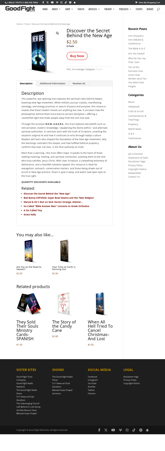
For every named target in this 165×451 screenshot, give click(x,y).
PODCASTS (123, 9)
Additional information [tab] (52, 83)
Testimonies (134, 138)
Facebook (92, 376)
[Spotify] (70, 2)
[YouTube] (52, 2)
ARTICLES (92, 9)
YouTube (92, 383)
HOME (45, 9)
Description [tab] (26, 83)
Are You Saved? (136, 53)
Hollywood (133, 106)
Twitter (91, 390)
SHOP (67, 9)
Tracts (27, 24)
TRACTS (81, 9)
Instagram (93, 379)
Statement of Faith (138, 157)
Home (19, 24)
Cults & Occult (136, 111)
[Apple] (75, 2)
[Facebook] (43, 2)
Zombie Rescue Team (26, 410)
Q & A (131, 133)
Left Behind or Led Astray (28, 406)
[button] (57, 33)
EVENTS (139, 9)
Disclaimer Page (137, 161)
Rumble (91, 386)
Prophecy (133, 124)
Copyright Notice (137, 169)
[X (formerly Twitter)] (47, 2)
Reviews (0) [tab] (79, 83)
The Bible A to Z (136, 48)
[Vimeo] (57, 2)
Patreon (92, 393)
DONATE (150, 9)
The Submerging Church (27, 403)
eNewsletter (134, 173)
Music (131, 101)
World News (134, 128)
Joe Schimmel (135, 153)
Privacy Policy (135, 165)
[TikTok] (66, 2)
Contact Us (134, 176)
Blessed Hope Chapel (26, 413)
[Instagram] (61, 2)
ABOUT (55, 9)
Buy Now (77, 56)
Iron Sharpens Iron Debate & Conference (136, 39)
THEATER (108, 9)
